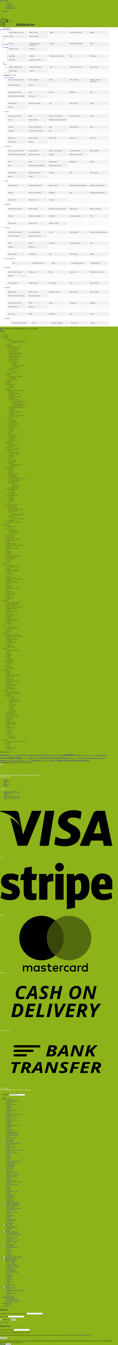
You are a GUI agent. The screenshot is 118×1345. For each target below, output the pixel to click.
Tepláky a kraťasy (33, 283)
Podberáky (12, 56)
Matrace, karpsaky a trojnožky (16, 295)
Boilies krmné (13, 350)
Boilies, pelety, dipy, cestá (16, 32)
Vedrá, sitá (93, 138)
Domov (2, 328)
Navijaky (51, 43)
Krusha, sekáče (14, 452)
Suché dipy (16, 367)
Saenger (3, 760)
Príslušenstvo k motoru (77, 263)
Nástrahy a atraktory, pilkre (97, 185)
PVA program (93, 56)
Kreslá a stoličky (94, 292)
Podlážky (12, 706)
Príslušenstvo (73, 303)
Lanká (8, 528)
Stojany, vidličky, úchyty (15, 67)
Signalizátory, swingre (35, 59)
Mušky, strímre (73, 208)
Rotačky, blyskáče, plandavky (16, 96)
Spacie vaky (11, 314)
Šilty (11, 702)
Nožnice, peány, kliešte (76, 43)
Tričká (71, 283)
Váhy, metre (72, 138)
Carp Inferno (48, 755)
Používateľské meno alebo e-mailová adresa (13, 1313)
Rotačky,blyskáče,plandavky (97, 192)
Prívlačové (13, 738)
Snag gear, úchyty (14, 481)
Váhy (50, 67)
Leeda (52, 758)
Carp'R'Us (40, 755)
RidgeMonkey (96, 758)
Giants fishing (14, 758)
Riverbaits (103, 758)
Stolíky (30, 314)
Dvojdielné (13, 461)
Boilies (30, 116)
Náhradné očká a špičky (16, 464)
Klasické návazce (18, 402)
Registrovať (3, 1338)
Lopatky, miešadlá (14, 453)
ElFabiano (85, 755)
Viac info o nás (7, 1303)
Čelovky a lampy (33, 292)
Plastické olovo (14, 436)
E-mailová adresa (6, 1329)
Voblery (92, 103)
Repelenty (92, 303)
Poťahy (51, 303)
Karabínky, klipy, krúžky (16, 407)
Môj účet (5, 780)
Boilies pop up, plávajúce (16, 353)
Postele (31, 303)
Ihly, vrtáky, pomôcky (75, 116)
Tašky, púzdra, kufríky (35, 172)
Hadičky (12, 398)
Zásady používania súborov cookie (11, 798)
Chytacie (16, 372)
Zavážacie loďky (95, 263)
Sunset (28, 761)
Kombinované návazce (19, 404)
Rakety (12, 457)
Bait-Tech (33, 755)
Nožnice (12, 429)
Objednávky (6, 781)
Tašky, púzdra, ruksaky (35, 67)
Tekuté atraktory (11, 535)
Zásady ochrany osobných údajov (11, 796)
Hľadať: (5, 36)
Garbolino (102, 755)
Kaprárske (12, 736)
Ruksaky (12, 500)
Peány (11, 430)
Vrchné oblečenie (94, 283)
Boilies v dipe (13, 358)
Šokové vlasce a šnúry (15, 515)
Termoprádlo (52, 283)
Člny (14, 263)
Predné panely (13, 704)
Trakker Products (65, 760)
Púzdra (12, 498)
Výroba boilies (13, 70)
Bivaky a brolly (12, 292)
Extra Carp (91, 755)
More (6, 181)
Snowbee (18, 761)
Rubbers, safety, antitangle (16, 415)
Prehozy (12, 698)
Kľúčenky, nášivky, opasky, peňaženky (16, 741)
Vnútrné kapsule (14, 699)
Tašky (71, 314)
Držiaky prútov (14, 489)
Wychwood (78, 760)
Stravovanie (52, 314)
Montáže (12, 409)
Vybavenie (12, 710)
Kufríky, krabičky (73, 79)
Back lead (12, 435)
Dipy (15, 364)
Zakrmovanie (10, 565)
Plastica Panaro (74, 758)
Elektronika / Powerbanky (13, 693)
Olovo (91, 43)
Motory (53, 263)
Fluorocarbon (13, 508)
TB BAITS (35, 761)
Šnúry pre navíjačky (19, 514)
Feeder (7, 111)
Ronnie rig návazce (18, 401)
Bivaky (12, 709)
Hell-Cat (32, 758)
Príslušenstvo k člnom (38, 263)
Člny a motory (18, 1257)
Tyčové (15, 486)
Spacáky (31, 306)
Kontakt (5, 11)
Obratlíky (12, 410)
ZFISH (86, 761)
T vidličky (12, 492)
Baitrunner (13, 419)
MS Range (63, 758)
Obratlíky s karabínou (15, 412)
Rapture (89, 758)
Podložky (31, 56)
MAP (57, 758)
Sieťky (12, 472)
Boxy (11, 497)
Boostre (16, 362)
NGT (69, 758)
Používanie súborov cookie (13, 1301)
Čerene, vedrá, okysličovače (16, 79)
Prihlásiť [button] (5, 786)
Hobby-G (38, 758)
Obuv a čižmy (73, 272)
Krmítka (11, 36)
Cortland (60, 755)
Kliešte (12, 427)
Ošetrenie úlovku (13, 48)
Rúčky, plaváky (14, 446)
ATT (28, 755)
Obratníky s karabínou (15, 396)
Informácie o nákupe (9, 1297)
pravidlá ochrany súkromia (84, 1335)
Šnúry (11, 512)
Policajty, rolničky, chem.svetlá (18, 478)
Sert (13, 761)
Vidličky (12, 494)
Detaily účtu (6, 784)
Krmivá (10, 119)
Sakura (9, 761)
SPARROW (24, 761)
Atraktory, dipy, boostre (14, 116)
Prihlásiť (13, 1319)
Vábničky (51, 172)
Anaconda (4, 755)
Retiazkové (16, 484)
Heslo (4, 1316)
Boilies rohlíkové (14, 354)
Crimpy (12, 392)
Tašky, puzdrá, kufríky (35, 103)
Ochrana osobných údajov (13, 1300)
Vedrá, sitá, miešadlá (75, 67)
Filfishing (95, 755)
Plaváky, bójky (53, 161)
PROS (79, 758)
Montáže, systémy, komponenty (57, 119)
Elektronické (13, 477)
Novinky (5, 336)
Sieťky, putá (32, 96)
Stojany (12, 491)
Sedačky (10, 247)
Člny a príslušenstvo (10, 258)
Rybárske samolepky (56, 323)
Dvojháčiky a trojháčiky (16, 376)
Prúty (71, 56)
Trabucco (53, 761)
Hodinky (92, 323)
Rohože (33, 323)
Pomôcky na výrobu (15, 522)
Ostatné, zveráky (53, 223)
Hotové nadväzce (18, 342)
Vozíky (91, 314)
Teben (41, 761)
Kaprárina (7, 28)
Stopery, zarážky (14, 416)
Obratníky (12, 395)
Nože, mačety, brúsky (34, 295)
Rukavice (10, 275)
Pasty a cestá (13, 368)
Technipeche (46, 761)
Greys (27, 758)
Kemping (7, 287)
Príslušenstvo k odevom (96, 272)
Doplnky (7, 318)
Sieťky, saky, (11, 138)
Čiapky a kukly (32, 272)
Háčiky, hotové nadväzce (56, 116)
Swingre (12, 483)
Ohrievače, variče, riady (14, 303)
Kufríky (11, 43)
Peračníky (32, 48)
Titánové (12, 529)
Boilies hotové (13, 351)
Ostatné (31, 70)
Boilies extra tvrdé (14, 348)
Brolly (11, 707)
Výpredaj (5, 334)
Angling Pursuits (12, 755)
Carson (55, 755)
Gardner (3, 758)
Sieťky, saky (12, 59)
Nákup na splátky (7, 793)
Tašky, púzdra (53, 138)
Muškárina (8, 204)
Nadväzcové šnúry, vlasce (16, 509)
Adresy (5, 783)
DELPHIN (68, 755)
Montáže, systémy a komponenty (34, 44)
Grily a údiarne (73, 292)
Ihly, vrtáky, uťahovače (76, 32)
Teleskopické (13, 466)
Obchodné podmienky (12, 1299)
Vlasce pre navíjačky (19, 518)
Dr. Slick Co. (78, 755)
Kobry (11, 450)
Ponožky (9, 671)
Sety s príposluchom (15, 480)
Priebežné (12, 438)
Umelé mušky (10, 537)
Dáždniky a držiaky (54, 292)
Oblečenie (8, 267)
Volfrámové (13, 531)
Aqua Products (21, 755)
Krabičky (92, 32)
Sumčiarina (8, 146)
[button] (5, 47)
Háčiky (51, 32)
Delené (12, 463)
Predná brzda (13, 421)
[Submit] (4, 38)
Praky (11, 455)
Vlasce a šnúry (94, 67)
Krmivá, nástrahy (34, 36)
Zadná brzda (13, 424)
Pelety (91, 127)
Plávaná (7, 227)
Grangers (24, 758)
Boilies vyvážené (14, 359)
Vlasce (12, 517)
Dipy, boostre (13, 361)
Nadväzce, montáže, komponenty (95, 80)
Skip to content (4, 0)
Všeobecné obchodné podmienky (11, 792)
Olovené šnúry (13, 511)
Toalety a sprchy (12, 306)
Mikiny (50, 272)
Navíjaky (10, 127)
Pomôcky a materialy (75, 216)
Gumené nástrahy (33, 79)
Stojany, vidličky (12, 103)
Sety (11, 432)
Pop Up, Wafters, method (35, 130)
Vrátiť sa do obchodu (8, 77)
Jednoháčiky (13, 378)
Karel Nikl (45, 758)
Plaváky (51, 92)
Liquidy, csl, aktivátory (19, 365)
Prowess (83, 758)
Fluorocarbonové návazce (20, 406)
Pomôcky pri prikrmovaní (56, 56)
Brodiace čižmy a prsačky (15, 272)
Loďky (8, 344)
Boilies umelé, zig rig (15, 356)
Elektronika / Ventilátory (13, 692)
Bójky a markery (33, 32)
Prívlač (7, 75)
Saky (11, 470)
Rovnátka (12, 413)
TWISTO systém (11, 526)
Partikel (12, 387)
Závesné (12, 440)
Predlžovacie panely (15, 701)
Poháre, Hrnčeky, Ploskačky (19, 323)
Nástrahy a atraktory (13, 85)
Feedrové (12, 735)
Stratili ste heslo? (4, 1322)
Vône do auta (74, 323)
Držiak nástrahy (14, 393)
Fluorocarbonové (14, 532)
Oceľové (12, 534)
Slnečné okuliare (12, 283)
